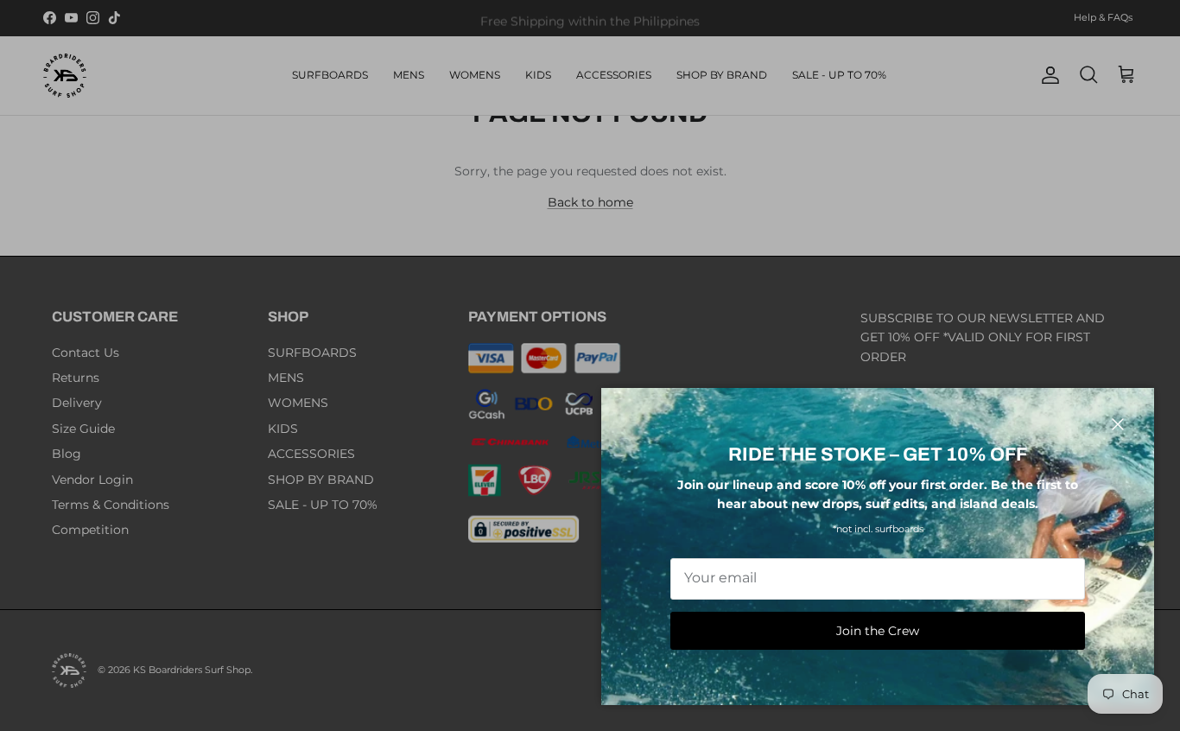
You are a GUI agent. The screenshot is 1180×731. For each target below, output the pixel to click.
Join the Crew (877, 631)
